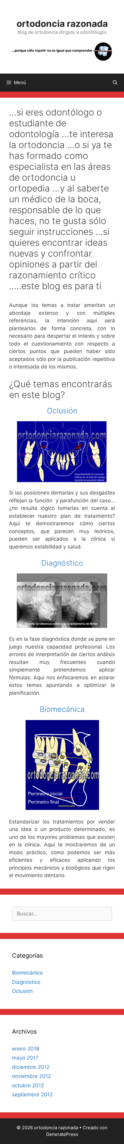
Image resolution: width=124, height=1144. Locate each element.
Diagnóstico (62, 562)
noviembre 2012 (31, 1076)
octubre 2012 (28, 1085)
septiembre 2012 (32, 1095)
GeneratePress (62, 1134)
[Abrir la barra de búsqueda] (115, 83)
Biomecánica (62, 709)
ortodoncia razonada (62, 23)
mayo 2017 (25, 1058)
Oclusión (62, 410)
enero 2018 (25, 1049)
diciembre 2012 (30, 1067)
